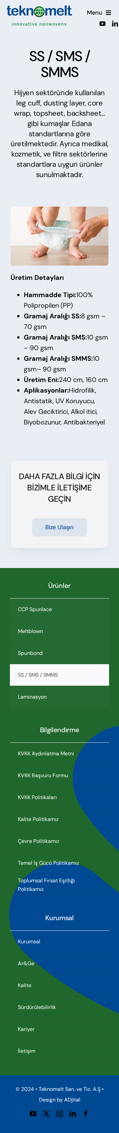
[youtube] (102, 24)
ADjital (72, 1099)
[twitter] (46, 1113)
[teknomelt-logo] (39, 8)
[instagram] (59, 1113)
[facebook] (86, 1113)
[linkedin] (115, 24)
